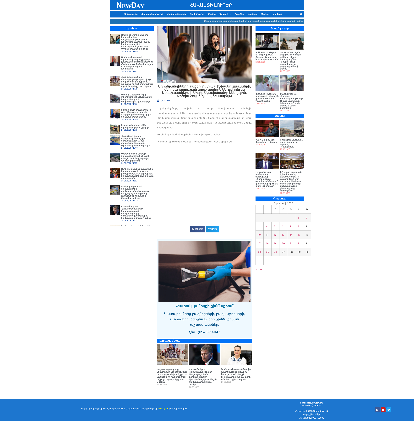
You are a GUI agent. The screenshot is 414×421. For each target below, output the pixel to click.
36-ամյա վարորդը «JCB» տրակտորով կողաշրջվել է (135, 126)
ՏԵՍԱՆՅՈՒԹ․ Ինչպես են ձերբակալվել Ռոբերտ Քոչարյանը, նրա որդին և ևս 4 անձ (267, 56)
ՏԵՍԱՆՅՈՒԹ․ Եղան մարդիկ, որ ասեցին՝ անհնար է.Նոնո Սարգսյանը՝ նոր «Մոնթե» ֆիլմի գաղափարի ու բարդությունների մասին (290, 60)
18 (267, 243)
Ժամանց (277, 14)
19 (275, 243)
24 (259, 252)
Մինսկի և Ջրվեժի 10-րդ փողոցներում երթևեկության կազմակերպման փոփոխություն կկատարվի (136, 98)
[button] (225, 14)
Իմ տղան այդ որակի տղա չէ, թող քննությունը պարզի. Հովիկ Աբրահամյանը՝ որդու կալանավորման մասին (136, 113)
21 (291, 243)
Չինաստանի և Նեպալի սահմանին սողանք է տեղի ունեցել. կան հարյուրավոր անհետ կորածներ (135, 157)
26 (275, 252)
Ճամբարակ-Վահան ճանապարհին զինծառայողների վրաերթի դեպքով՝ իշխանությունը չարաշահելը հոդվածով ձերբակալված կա (135, 192)
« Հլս (259, 269)
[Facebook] (377, 409)
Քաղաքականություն (152, 14)
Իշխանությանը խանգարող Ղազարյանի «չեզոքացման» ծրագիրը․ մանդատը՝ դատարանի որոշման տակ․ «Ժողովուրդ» (267, 179)
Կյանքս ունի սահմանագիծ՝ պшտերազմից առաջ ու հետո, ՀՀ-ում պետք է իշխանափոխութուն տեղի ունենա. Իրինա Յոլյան (236, 374)
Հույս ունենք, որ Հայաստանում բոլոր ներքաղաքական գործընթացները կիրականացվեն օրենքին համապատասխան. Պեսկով (136, 212)
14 (291, 234)
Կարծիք (239, 14)
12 (275, 234)
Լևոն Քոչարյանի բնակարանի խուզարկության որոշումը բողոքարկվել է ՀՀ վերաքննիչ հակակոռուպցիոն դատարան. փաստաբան (137, 174)
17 (259, 243)
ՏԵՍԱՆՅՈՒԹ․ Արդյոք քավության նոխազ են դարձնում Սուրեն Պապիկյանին (267, 97)
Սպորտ (265, 14)
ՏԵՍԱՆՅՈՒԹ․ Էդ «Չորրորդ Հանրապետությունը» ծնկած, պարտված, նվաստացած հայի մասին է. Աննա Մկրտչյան (291, 101)
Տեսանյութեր (131, 14)
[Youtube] (383, 409)
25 (267, 252)
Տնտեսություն (197, 14)
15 (299, 234)
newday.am (163, 408)
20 (283, 243)
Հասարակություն (176, 14)
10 (259, 234)
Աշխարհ (223, 14)
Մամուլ (212, 14)
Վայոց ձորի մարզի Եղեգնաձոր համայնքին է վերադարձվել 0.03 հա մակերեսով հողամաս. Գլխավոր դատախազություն (136, 141)
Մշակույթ (252, 14)
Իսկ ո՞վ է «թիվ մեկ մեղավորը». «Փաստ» (266, 141)
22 (299, 243)
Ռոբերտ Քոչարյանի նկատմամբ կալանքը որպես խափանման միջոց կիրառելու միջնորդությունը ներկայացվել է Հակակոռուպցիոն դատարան (137, 63)
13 (283, 234)
